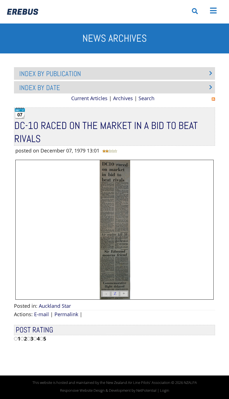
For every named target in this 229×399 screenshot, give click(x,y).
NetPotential (146, 390)
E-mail (41, 314)
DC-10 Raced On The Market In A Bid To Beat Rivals (106, 132)
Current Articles (89, 98)
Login (164, 390)
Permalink (66, 314)
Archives (123, 98)
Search (146, 98)
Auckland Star (55, 305)
